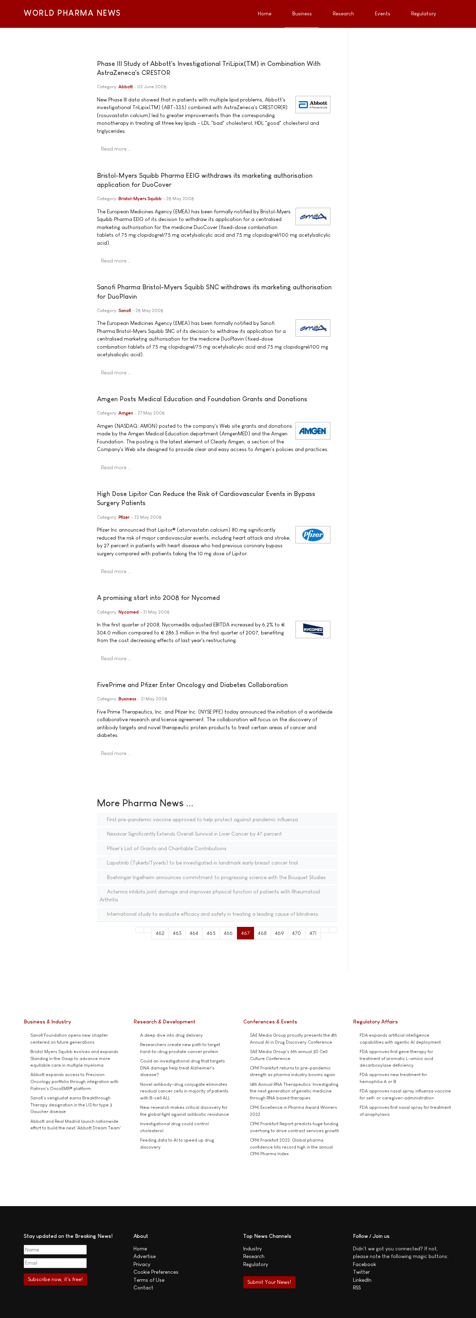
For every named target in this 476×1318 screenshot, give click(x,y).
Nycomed (128, 612)
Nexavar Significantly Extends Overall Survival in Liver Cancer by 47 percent (194, 834)
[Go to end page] (333, 930)
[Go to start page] (139, 930)
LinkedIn (362, 1280)
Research (253, 1256)
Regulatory (255, 1264)
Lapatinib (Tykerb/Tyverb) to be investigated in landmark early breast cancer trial (202, 863)
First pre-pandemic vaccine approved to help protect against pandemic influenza (202, 819)
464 (194, 933)
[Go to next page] (325, 930)
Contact (143, 1287)
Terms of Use (148, 1280)
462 (160, 933)
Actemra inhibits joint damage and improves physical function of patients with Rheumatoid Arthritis (210, 895)
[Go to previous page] (148, 930)
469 (279, 933)
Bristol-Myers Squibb (140, 198)
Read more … (116, 149)
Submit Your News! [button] (269, 1282)
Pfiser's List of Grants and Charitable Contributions (166, 848)
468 (262, 933)
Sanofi (124, 310)
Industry (252, 1248)
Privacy (141, 1264)
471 (313, 933)
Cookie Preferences (155, 1272)
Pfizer (124, 517)
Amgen (125, 413)
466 (228, 933)
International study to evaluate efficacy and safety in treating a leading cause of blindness (212, 914)
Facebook (364, 1264)
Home (140, 1248)
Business (127, 698)
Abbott (125, 86)
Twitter (361, 1272)
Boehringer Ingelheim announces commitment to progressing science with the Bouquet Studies (216, 877)
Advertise (144, 1256)
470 (296, 933)
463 (177, 933)
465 (211, 933)
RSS (357, 1287)
